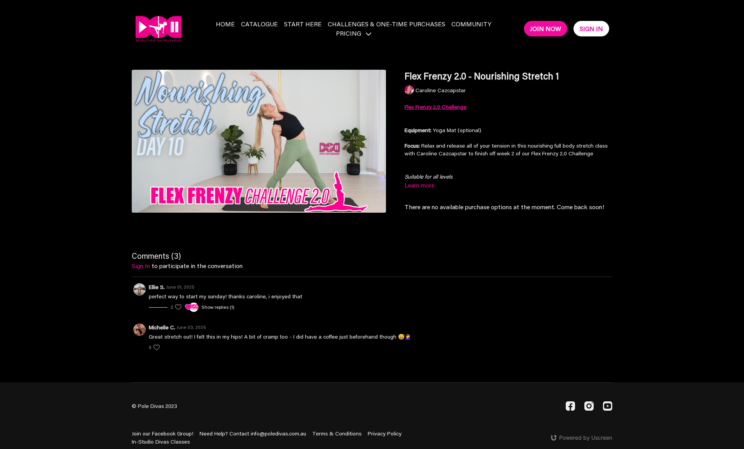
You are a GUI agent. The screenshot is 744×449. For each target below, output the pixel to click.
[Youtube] (607, 406)
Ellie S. (157, 287)
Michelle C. (162, 327)
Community (471, 24)
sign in (141, 265)
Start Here (303, 24)
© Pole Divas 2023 (154, 406)
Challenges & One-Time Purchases (386, 24)
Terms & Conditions (337, 433)
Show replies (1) (218, 307)
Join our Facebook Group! (162, 433)
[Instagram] (589, 406)
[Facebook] (570, 406)
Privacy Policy (384, 433)
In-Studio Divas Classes (161, 441)
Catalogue (259, 24)
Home (225, 24)
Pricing (349, 33)
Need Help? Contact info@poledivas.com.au (253, 433)
